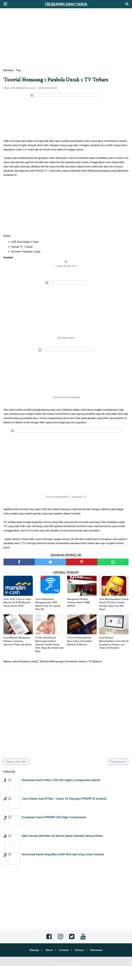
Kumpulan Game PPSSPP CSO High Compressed (54, 817)
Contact (64, 950)
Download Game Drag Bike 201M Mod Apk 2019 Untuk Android (63, 854)
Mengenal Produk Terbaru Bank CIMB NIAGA (78, 602)
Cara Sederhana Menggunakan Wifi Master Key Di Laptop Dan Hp (48, 604)
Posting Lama (118, 761)
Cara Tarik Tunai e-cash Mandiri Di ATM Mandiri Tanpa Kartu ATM (17, 602)
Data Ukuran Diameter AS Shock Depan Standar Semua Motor (62, 835)
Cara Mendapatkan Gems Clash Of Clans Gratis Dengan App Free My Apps (114, 604)
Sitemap (34, 950)
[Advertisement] (66, 39)
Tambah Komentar (47, 88)
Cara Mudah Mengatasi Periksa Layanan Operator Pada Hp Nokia (17, 641)
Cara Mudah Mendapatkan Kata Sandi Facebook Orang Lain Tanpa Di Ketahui (114, 642)
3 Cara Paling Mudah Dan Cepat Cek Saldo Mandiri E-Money (79, 641)
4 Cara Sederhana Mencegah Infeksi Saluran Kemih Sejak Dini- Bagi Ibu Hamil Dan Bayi (49, 644)
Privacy (79, 950)
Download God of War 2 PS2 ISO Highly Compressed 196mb (61, 780)
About (49, 950)
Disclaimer (96, 950)
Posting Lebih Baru (16, 761)
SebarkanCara (66, 4)
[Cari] (127, 4)
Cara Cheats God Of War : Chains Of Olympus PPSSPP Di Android (64, 798)
